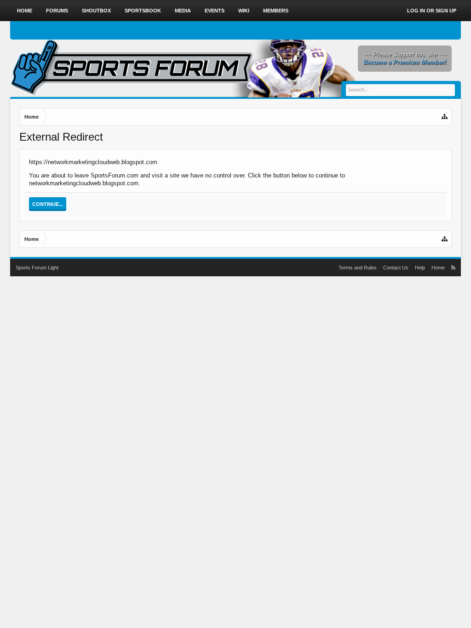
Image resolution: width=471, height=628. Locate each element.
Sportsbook (143, 10)
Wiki (243, 10)
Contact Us (395, 267)
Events (214, 10)
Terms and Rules (358, 267)
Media (183, 10)
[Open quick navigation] (445, 116)
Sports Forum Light (37, 267)
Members (275, 10)
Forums (57, 10)
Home (24, 10)
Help (420, 267)
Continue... (47, 204)
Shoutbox (96, 10)
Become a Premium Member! (404, 62)
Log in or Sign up (431, 10)
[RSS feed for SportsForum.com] (453, 267)
